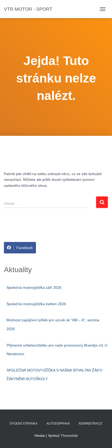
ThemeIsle (69, 435)
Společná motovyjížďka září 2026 (34, 287)
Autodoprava (58, 423)
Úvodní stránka (24, 423)
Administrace (90, 423)
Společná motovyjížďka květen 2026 (36, 304)
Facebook (24, 248)
